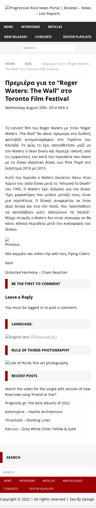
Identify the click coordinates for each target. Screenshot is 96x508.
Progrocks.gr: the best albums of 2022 (37, 402)
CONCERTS (43, 37)
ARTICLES (55, 27)
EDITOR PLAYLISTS (77, 37)
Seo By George (82, 499)
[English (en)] (17, 336)
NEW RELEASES (15, 37)
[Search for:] (48, 47)
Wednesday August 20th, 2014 (31, 107)
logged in (36, 307)
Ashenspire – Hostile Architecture (33, 411)
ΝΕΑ (61, 107)
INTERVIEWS (30, 27)
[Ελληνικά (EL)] (43, 336)
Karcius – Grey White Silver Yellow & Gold (40, 428)
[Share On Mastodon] (7, 238)
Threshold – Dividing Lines (27, 420)
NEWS (8, 27)
